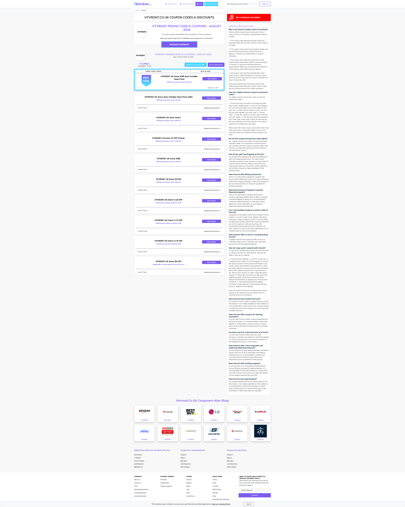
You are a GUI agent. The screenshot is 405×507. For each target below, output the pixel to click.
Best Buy (184, 461)
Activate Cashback (179, 44)
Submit (255, 495)
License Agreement (140, 493)
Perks (200, 4)
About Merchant (216, 65)
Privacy (215, 480)
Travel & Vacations (166, 486)
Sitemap (215, 493)
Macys (188, 486)
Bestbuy (189, 483)
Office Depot (185, 467)
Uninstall (215, 486)
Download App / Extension (221, 499)
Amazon (183, 455)
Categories (171, 4)
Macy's (183, 458)
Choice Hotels (139, 461)
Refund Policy (217, 489)
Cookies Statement (140, 496)
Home (137, 10)
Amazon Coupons (188, 4)
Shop (214, 496)
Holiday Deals (164, 483)
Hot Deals (163, 480)
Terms (214, 483)
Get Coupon (212, 79)
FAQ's (136, 486)
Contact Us (137, 483)
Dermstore (138, 455)
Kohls (188, 493)
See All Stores (190, 496)
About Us (137, 480)
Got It (249, 504)
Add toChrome (212, 4)
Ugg (187, 489)
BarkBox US (138, 467)
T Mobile (137, 458)
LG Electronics (186, 464)
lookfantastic (139, 464)
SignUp (265, 4)
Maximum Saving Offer (195, 65)
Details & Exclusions (211, 108)
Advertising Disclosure (141, 489)
